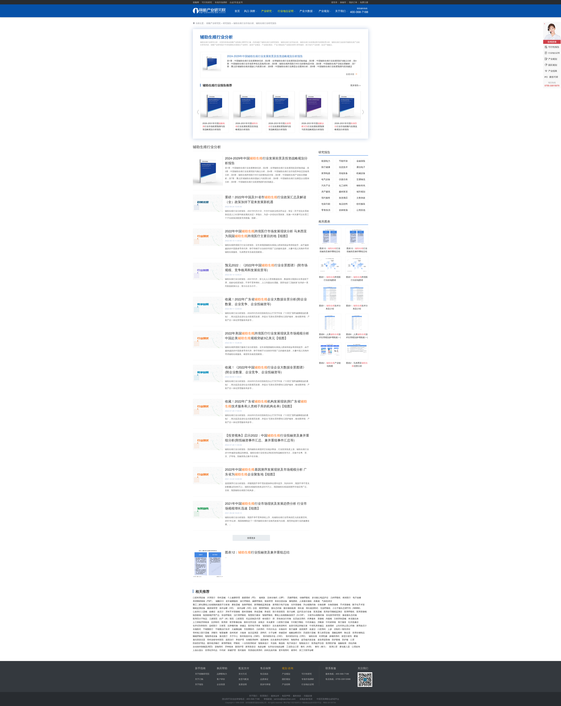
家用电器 (325, 173)
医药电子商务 (254, 625)
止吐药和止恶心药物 (345, 625)
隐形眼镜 (197, 615)
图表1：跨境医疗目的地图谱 (330, 278)
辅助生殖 (313, 636)
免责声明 (286, 695)
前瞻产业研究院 (213, 23)
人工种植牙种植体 (201, 622)
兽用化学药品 (211, 650)
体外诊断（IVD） (227, 607)
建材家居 (343, 191)
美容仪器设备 (281, 600)
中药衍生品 (271, 629)
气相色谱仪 (327, 600)
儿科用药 (260, 629)
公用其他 (360, 209)
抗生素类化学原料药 (280, 639)
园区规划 (286, 679)
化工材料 (343, 185)
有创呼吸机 (226, 615)
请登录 (334, 2)
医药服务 (242, 650)
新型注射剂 (347, 636)
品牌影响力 (222, 673)
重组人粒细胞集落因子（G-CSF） (290, 615)
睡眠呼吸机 (198, 636)
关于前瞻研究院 (202, 673)
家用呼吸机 (226, 643)
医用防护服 (331, 643)
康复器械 (236, 604)
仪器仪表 (343, 179)
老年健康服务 (232, 600)
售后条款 (264, 673)
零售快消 (325, 209)
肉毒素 (317, 600)
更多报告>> (355, 85)
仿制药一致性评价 (342, 629)
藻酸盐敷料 (337, 632)
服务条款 (297, 695)
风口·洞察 (250, 11)
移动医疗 (266, 618)
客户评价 (221, 679)
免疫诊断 (262, 646)
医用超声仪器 (317, 643)
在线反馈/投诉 (306, 698)
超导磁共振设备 (308, 639)
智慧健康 (223, 632)
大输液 (243, 632)
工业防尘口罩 (292, 646)
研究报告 (227, 23)
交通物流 (360, 179)
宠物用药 (219, 646)
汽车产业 (325, 185)
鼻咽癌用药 (334, 636)
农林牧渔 (343, 209)
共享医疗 (211, 597)
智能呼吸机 (267, 615)
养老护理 (240, 639)
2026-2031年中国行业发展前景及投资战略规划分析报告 (247, 126)
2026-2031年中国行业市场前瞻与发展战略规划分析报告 (346, 126)
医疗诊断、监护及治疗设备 (299, 611)
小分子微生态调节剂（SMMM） (347, 607)
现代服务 (325, 197)
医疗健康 (325, 166)
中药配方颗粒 (297, 622)
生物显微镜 (333, 604)
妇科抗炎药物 (270, 650)
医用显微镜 (361, 611)
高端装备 (343, 173)
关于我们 (341, 11)
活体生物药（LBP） (276, 597)
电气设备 (325, 179)
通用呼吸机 (264, 607)
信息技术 (343, 166)
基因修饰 (264, 639)
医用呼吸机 (349, 611)
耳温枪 (274, 643)
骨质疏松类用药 (255, 650)
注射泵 (222, 625)
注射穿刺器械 (340, 618)
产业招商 (286, 684)
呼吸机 (237, 643)
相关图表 (324, 221)
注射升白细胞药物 (316, 615)
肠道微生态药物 (349, 615)
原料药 (263, 632)
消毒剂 (214, 632)
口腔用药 (322, 629)
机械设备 (360, 173)
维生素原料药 (312, 607)
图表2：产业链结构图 (330, 364)
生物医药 (197, 629)
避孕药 (294, 650)
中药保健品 (310, 622)
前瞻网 (196, 2)
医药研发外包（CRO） (296, 636)
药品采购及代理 (253, 618)
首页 (237, 11)
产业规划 (325, 11)
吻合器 (347, 632)
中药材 (222, 650)
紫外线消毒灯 (213, 643)
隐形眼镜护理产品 (211, 615)
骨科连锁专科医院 (215, 639)
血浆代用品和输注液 (298, 625)
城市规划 (360, 191)
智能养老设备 (211, 636)
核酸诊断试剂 (295, 632)
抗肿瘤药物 (233, 625)
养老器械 (258, 611)
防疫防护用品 (199, 643)
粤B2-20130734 (329, 702)
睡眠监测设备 (199, 607)
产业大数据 (307, 11)
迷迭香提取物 (324, 639)
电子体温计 (292, 643)
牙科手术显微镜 (233, 611)
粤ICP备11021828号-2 (292, 702)
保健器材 (283, 632)
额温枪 (282, 643)
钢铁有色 (360, 185)
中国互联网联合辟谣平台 (328, 698)
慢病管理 (269, 600)
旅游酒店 (343, 197)
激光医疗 (223, 636)
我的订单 (353, 2)
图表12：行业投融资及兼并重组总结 (257, 552)
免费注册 (364, 2)
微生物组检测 (289, 607)
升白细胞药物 (309, 604)
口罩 (352, 639)
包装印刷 (325, 203)
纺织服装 (360, 203)
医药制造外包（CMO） (250, 636)
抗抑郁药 (215, 622)
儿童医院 (213, 618)
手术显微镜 (345, 604)
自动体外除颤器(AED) (203, 646)
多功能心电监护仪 (320, 597)
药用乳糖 (323, 636)
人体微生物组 (305, 600)
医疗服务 (342, 622)
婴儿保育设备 (324, 632)
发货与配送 (244, 679)
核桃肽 (262, 597)
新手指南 (200, 668)
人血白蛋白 (198, 650)
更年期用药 (284, 650)
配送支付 (244, 668)
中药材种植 (331, 622)
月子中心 (234, 636)
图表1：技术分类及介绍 (330, 307)
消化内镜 (352, 643)
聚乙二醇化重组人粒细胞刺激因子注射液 (211, 604)
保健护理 (232, 650)
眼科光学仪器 (250, 622)
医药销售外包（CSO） (273, 636)
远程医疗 (213, 625)
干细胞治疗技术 (222, 629)
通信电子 (360, 166)
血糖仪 (212, 611)
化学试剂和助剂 (200, 625)
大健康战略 (237, 629)
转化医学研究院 (333, 615)
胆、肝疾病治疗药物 (282, 618)
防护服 (345, 639)
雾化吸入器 (345, 646)
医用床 (224, 622)
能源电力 (325, 160)
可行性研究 (207, 2)
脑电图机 (293, 600)
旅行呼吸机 (245, 600)
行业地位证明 (286, 11)
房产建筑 (325, 191)
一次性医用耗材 (249, 643)
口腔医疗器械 (283, 622)
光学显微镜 (296, 604)
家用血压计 (361, 625)
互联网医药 (249, 629)
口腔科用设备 (199, 597)
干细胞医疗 (208, 629)
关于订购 (199, 679)
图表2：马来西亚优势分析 (357, 364)
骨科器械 (221, 597)
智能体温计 (263, 643)
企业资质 (221, 684)
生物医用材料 (252, 639)
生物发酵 (322, 604)
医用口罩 (333, 646)
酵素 (356, 636)
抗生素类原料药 (280, 625)
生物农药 (283, 629)
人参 (330, 629)
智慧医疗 (266, 625)
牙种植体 (229, 646)
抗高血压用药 (299, 618)
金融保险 (360, 160)
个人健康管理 (234, 597)
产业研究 (267, 11)
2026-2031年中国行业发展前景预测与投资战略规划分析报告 (280, 126)
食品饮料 (343, 203)
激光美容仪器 (199, 639)
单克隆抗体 (353, 618)
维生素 (301, 607)
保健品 (243, 625)
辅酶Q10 (220, 600)
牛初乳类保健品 (316, 625)
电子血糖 (357, 597)
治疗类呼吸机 (240, 615)
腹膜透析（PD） (249, 597)
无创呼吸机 (325, 607)
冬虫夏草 (270, 622)
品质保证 (264, 679)
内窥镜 (329, 618)
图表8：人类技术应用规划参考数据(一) (330, 336)
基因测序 (303, 629)
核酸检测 (342, 643)
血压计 (220, 611)
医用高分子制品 (200, 618)
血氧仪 (261, 622)
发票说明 (243, 684)
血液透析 (330, 625)
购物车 (343, 2)
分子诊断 (273, 632)
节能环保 (343, 160)
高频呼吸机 (292, 597)
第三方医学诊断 (306, 650)
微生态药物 (276, 607)
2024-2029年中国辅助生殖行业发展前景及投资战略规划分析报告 (265, 56)
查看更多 (251, 537)
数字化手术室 (358, 604)
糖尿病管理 (212, 607)
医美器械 (318, 611)
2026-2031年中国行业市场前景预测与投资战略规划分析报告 (213, 126)
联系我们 (264, 695)
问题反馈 (308, 695)
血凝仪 (312, 629)
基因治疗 (230, 639)
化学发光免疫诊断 (276, 646)
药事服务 (311, 618)
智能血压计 (304, 643)
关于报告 (199, 684)
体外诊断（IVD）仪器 (247, 607)
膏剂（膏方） (321, 646)
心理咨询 (356, 646)
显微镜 (321, 618)
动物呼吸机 (305, 597)
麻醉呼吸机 (257, 600)
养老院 (267, 611)
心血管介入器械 (200, 611)
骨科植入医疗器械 (201, 632)
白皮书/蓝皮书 (236, 2)
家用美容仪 (250, 646)
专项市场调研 (221, 2)
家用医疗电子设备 (281, 604)
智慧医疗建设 (254, 615)
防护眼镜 (336, 639)
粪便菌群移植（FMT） (203, 600)
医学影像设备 (236, 622)
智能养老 (295, 639)
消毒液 (321, 622)
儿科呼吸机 (335, 597)
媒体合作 (275, 695)
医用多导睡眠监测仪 (333, 611)
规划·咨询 (287, 668)
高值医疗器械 (309, 632)
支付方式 (243, 673)
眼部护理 (239, 646)
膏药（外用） (307, 646)
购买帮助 (222, 668)
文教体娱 (360, 197)
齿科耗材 (234, 632)
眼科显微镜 (247, 611)
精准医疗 (347, 597)
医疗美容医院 (279, 611)
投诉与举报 (265, 684)
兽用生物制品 (358, 632)
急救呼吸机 (247, 604)
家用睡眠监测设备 (262, 604)
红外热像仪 (353, 622)
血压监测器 (253, 632)
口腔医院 (240, 618)
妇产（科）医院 (226, 618)
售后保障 (265, 668)
